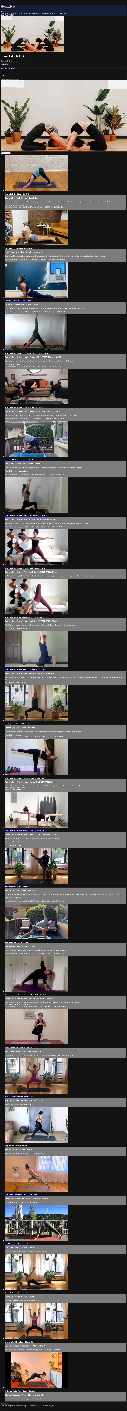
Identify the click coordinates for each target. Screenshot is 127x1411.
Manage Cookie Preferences (41, 1406)
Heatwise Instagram (7, 1406)
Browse (4, 13)
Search (9, 13)
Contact (48, 13)
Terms (19, 1406)
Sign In (14, 15)
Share (10, 64)
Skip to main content (7, 1)
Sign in (64, 13)
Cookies (29, 1406)
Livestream (16, 13)
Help (15, 1406)
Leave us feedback (38, 13)
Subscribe (4, 64)
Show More (4, 1404)
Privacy (23, 1406)
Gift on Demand (25, 13)
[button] (1, 11)
